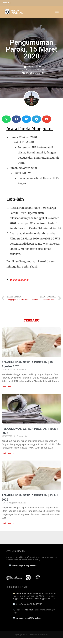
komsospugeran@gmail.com (24, 565)
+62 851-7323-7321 (24, 609)
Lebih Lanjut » (8, 387)
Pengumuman (35, 73)
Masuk (6, 2)
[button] (57, 11)
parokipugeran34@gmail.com (29, 618)
